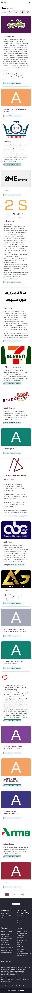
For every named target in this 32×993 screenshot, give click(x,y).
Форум (3, 917)
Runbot (19, 921)
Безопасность (21, 955)
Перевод (20, 923)
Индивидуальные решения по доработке (6, 940)
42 (22, 894)
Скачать (20, 915)
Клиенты (20, 946)
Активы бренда (22, 933)
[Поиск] (10, 12)
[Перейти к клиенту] (16, 24)
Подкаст (20, 942)
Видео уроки (5, 913)
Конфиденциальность (24, 953)
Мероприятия (21, 940)
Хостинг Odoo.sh (6, 931)
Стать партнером (6, 952)
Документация (6, 915)
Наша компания (22, 931)
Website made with (14, 990)
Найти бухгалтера (7, 947)
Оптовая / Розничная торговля (12, 83)
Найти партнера (6, 950)
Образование (5, 944)
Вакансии (20, 937)
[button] (29, 2)
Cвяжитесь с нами (23, 935)
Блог (18, 944)
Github (19, 918)
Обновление (5, 936)
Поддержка (5, 934)
